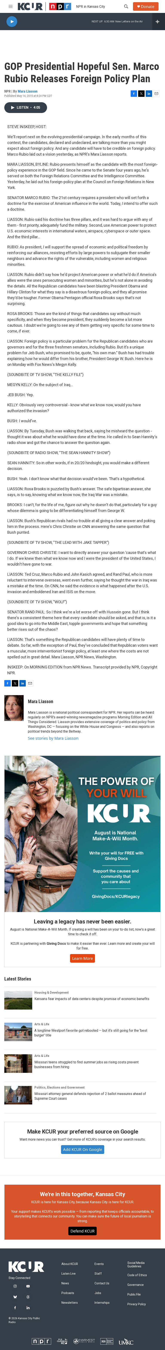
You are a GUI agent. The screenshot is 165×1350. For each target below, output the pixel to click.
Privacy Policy (136, 1304)
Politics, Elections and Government (59, 1087)
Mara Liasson (27, 91)
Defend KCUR (82, 1231)
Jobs (98, 1293)
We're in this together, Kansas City (82, 1194)
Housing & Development (51, 992)
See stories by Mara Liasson (53, 738)
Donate (147, 6)
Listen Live (68, 1273)
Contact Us (102, 1283)
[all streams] (158, 21)
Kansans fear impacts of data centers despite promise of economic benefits (91, 999)
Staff (98, 1273)
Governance (135, 1285)
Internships (102, 1302)
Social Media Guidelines (136, 1264)
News (65, 1283)
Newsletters (69, 1302)
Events (99, 1264)
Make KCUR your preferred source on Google (82, 1131)
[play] (11, 21)
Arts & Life (41, 1024)
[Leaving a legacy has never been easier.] (82, 834)
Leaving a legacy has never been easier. (82, 921)
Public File (134, 1294)
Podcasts (67, 1293)
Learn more (82, 958)
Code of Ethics (137, 1275)
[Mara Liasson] (14, 708)
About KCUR (69, 1264)
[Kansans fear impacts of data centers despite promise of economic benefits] (18, 1000)
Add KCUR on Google (82, 1149)
